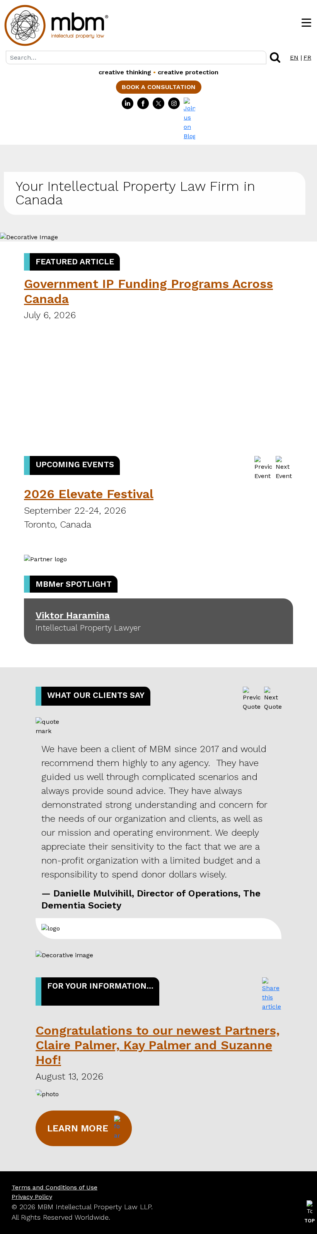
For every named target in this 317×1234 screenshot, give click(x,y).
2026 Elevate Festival (88, 494)
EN (294, 57)
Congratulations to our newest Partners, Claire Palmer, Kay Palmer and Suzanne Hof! (158, 1045)
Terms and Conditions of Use (54, 1187)
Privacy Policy (32, 1196)
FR (307, 57)
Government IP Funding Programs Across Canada (148, 291)
